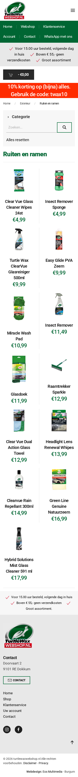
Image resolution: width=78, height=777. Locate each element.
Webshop (28, 27)
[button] (73, 10)
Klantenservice (54, 27)
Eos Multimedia (52, 771)
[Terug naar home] (14, 10)
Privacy (43, 763)
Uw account (12, 711)
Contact (30, 37)
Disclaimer (30, 763)
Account (9, 37)
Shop (7, 699)
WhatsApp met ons (58, 37)
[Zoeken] (64, 127)
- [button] (22, 74)
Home (7, 27)
